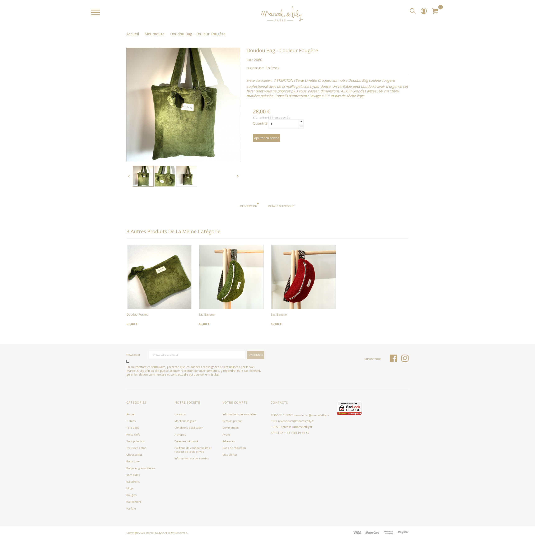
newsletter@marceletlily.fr (311, 415)
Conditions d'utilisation (189, 427)
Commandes (231, 427)
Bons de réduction (234, 448)
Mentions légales (185, 421)
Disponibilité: (255, 68)
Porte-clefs (133, 434)
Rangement (133, 501)
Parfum (131, 508)
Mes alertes (230, 454)
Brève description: (259, 81)
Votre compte (235, 402)
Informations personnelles (239, 414)
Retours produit (232, 421)
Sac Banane (207, 314)
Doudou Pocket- (137, 314)
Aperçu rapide (159, 304)
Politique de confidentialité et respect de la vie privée (193, 450)
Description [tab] (248, 206)
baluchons (133, 481)
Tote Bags (132, 427)
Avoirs (227, 434)
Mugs (129, 488)
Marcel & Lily (153, 533)
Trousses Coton (136, 448)
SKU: (250, 60)
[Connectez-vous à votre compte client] (424, 12)
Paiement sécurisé (186, 441)
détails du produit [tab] (281, 206)
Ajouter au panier (266, 138)
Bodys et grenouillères (140, 468)
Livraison (180, 414)
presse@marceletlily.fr (297, 427)
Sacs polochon (135, 441)
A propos (180, 434)
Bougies (131, 495)
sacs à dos (133, 475)
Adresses (229, 441)
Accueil (130, 414)
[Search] (412, 11)
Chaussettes (134, 454)
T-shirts (131, 421)
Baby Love (133, 461)
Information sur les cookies (192, 458)
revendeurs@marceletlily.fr (296, 421)
